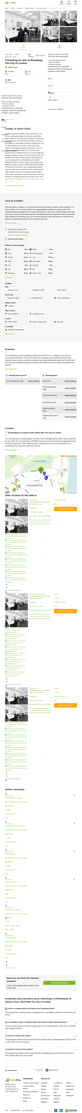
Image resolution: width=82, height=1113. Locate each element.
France (56, 1089)
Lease (12, 8)
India (68, 1092)
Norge (43, 1089)
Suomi (43, 1092)
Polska (68, 1083)
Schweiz (57, 1099)
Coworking (20, 8)
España (56, 1086)
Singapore (70, 1089)
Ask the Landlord (54, 62)
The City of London (41, 8)
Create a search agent (31, 1083)
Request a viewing (55, 64)
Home (6, 8)
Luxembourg (58, 1083)
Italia (55, 1092)
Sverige (43, 1086)
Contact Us (27, 1098)
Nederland (44, 1099)
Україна (56, 1102)
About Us (26, 1095)
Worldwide (70, 1095)
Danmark (44, 1083)
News (25, 1101)
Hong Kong (70, 1086)
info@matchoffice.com (12, 1089)
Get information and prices (57, 60)
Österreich (57, 1095)
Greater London (29, 8)
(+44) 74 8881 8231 (11, 1091)
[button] (16, 584)
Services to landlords (30, 1091)
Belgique (44, 1102)
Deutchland (45, 1095)
